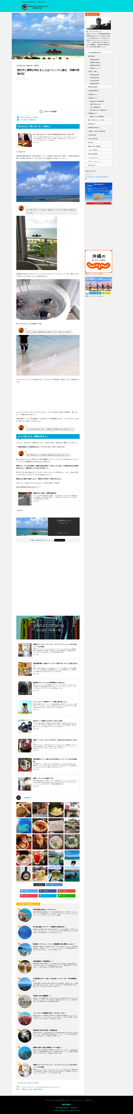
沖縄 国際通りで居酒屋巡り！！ (43, 961)
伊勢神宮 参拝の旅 (93, 127)
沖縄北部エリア (92, 94)
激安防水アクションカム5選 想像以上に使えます (49, 682)
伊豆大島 (90, 142)
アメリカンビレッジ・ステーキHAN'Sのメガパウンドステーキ (53, 134)
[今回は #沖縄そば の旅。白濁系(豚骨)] (72, 841)
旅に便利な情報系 (92, 154)
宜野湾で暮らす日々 (96, 104)
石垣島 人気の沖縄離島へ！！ (42, 996)
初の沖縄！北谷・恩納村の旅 (25, 1082)
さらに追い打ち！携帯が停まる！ (29, 119)
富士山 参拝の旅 (93, 138)
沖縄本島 (36, 1082)
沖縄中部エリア (92, 98)
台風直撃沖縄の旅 (93, 90)
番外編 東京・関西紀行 (94, 146)
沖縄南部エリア (92, 113)
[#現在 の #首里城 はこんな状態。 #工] (72, 825)
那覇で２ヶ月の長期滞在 (97, 116)
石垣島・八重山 (92, 71)
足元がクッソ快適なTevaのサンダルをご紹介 (48, 721)
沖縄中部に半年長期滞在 (97, 101)
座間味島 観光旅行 (95, 65)
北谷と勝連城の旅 (95, 107)
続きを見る (36, 142)
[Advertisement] (48, 93)
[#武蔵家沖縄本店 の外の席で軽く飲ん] (40, 858)
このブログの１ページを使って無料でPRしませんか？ (57, 1100)
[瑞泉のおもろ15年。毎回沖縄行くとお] (23, 874)
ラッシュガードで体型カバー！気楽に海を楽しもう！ (50, 702)
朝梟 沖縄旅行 (66, 1104)
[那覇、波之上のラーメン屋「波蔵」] (56, 809)
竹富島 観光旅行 (94, 78)
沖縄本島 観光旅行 (93, 87)
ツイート (88, 174)
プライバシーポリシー (94, 161)
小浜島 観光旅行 (94, 80)
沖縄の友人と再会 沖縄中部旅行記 (44, 493)
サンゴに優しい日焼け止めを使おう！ (97, 176)
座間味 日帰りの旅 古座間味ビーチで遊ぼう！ (48, 1047)
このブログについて (93, 157)
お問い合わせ (91, 165)
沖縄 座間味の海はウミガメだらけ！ (45, 909)
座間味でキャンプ (95, 68)
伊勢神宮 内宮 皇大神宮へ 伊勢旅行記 (45, 1030)
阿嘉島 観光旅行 (94, 59)
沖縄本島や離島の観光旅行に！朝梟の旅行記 (66, 1107)
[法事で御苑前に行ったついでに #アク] (56, 825)
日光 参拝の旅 (92, 135)
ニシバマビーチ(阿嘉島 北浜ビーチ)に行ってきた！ (49, 1013)
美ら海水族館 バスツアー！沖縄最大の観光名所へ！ (50, 927)
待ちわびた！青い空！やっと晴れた (29, 117)
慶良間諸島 (91, 56)
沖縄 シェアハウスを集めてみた (43, 778)
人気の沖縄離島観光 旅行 (94, 52)
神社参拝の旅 (91, 124)
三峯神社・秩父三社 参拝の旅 (96, 131)
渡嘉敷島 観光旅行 (95, 62)
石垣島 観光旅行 (94, 75)
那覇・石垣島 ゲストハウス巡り (96, 120)
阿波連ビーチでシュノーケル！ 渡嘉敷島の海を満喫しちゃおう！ (54, 944)
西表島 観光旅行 (94, 83)
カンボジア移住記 (92, 150)
